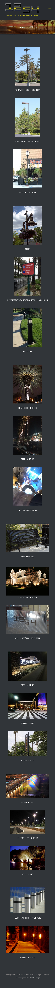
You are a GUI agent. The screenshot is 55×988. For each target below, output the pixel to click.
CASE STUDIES (27, 760)
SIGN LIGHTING (27, 685)
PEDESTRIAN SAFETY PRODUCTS (27, 917)
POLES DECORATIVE (27, 192)
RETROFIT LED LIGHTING (28, 838)
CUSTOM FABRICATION (27, 510)
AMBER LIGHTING (27, 957)
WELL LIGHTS (27, 874)
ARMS (27, 249)
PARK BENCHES (27, 556)
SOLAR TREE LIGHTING (27, 408)
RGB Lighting (27, 802)
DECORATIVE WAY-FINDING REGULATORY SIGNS (27, 300)
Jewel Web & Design (33, 978)
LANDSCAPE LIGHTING (27, 597)
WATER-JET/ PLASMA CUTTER (27, 638)
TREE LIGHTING (27, 459)
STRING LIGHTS (27, 723)
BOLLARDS (27, 351)
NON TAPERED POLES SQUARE (27, 90)
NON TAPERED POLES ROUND (27, 141)
